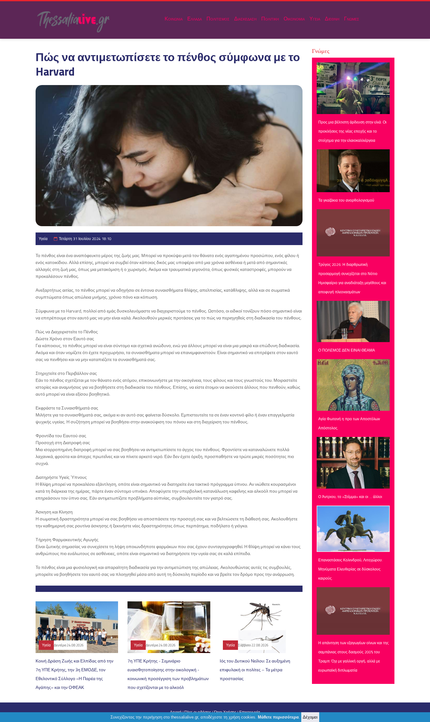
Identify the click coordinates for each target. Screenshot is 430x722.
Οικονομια (294, 18)
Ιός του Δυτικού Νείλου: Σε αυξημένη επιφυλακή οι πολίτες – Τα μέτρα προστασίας (255, 669)
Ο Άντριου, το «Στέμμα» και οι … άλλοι (350, 497)
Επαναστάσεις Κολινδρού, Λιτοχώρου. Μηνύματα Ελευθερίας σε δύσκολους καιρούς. (350, 569)
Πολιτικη (270, 18)
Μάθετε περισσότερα (278, 717)
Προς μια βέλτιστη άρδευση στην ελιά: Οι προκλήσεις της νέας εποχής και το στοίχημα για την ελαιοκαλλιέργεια (352, 131)
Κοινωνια (174, 18)
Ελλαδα (194, 18)
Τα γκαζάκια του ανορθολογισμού (346, 200)
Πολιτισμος (218, 18)
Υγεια (314, 18)
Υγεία (43, 239)
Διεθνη (332, 18)
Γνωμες (351, 18)
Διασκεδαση (245, 18)
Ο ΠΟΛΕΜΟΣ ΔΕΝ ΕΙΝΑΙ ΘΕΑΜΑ (346, 350)
